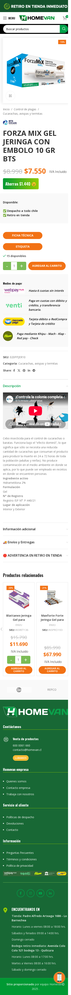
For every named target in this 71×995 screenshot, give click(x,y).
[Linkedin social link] (29, 370)
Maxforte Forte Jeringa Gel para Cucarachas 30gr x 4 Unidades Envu (52, 621)
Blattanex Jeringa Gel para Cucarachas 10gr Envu (18, 621)
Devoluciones (15, 823)
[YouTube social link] (40, 893)
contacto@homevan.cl (27, 750)
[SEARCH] (64, 29)
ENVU (19, 625)
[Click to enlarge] (10, 95)
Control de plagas (25, 109)
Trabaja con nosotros (20, 794)
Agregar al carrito (47, 265)
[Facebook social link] (14, 370)
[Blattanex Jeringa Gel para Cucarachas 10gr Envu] (18, 598)
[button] (18, 670)
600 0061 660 (21, 745)
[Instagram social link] (31, 893)
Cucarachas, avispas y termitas (22, 113)
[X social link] (18, 370)
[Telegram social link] (33, 370)
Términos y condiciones (21, 859)
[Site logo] (36, 18)
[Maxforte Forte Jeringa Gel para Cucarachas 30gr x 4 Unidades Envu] (52, 598)
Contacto (12, 830)
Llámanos (21, 757)
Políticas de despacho (20, 817)
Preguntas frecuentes (20, 853)
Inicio (6, 109)
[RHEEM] (19, 690)
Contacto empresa (18, 788)
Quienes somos (16, 781)
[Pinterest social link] (24, 370)
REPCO (51, 689)
